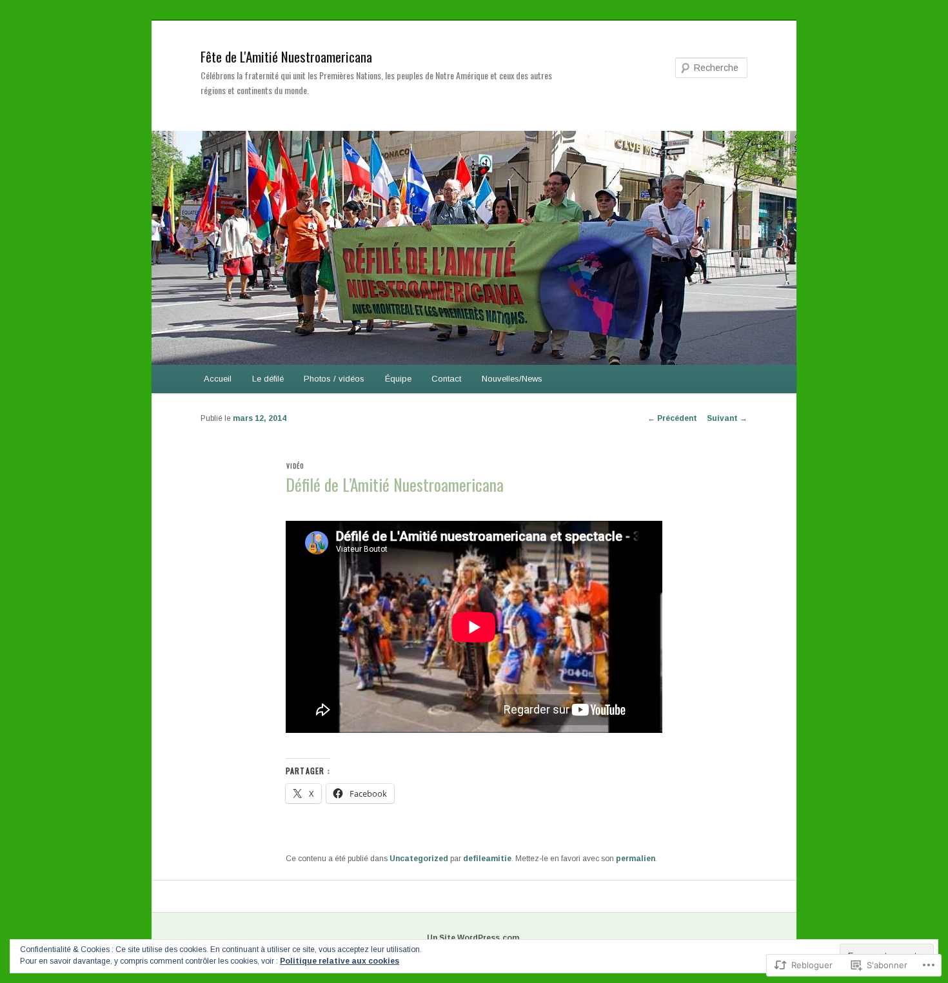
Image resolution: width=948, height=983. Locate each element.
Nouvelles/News (512, 379)
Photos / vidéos (334, 379)
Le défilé (268, 379)
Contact (446, 379)
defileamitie (487, 858)
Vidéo (295, 466)
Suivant (727, 418)
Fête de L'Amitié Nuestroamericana (286, 56)
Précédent (672, 418)
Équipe (398, 379)
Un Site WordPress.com (473, 937)
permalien (635, 858)
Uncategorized (419, 858)
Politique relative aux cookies (339, 961)
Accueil (218, 379)
